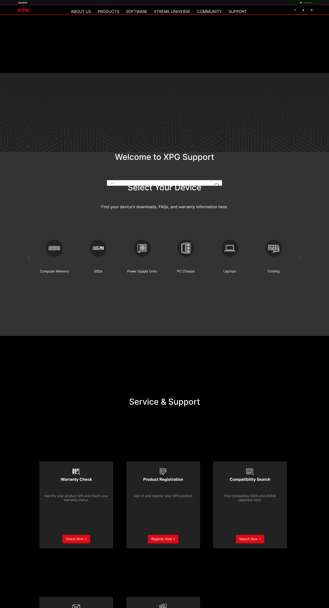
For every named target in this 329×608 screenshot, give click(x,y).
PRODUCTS (108, 11)
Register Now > (163, 539)
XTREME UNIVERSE (172, 11)
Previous (31, 257)
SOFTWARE (136, 11)
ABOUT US (81, 11)
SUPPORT (238, 11)
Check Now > (76, 539)
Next (298, 257)
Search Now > (250, 539)
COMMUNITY (209, 11)
